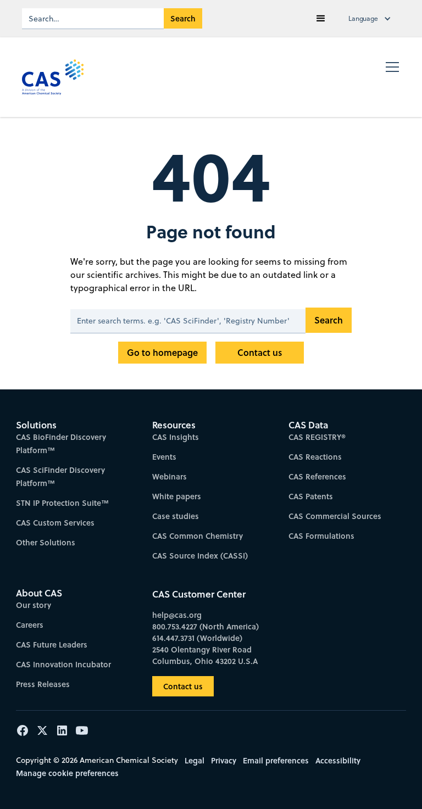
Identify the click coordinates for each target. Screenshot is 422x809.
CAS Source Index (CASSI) (200, 555)
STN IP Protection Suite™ (62, 503)
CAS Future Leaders (51, 644)
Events (164, 456)
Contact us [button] (183, 686)
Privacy (223, 760)
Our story (33, 605)
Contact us (259, 352)
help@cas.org (177, 615)
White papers (176, 496)
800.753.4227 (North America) (205, 626)
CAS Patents (310, 496)
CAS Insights (175, 437)
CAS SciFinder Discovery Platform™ (60, 476)
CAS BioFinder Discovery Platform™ (61, 443)
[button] (320, 18)
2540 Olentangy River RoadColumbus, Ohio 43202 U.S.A (205, 655)
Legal (194, 760)
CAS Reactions (315, 456)
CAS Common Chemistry (197, 536)
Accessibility (337, 760)
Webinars (169, 476)
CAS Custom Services (55, 522)
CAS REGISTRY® (317, 437)
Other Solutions (45, 542)
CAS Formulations (321, 536)
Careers (29, 625)
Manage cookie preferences (67, 773)
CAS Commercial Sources (334, 516)
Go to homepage (162, 352)
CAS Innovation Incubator (63, 664)
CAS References (317, 476)
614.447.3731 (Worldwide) (197, 638)
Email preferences (276, 760)
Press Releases (43, 684)
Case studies (175, 516)
